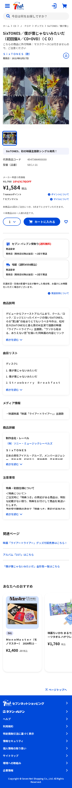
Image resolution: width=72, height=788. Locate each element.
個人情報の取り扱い (14, 748)
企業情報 (8, 770)
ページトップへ (58, 689)
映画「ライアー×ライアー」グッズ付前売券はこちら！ (35, 543)
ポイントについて (60, 194)
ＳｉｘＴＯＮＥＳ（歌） (17, 54)
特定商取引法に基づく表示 (18, 733)
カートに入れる (45, 221)
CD (14, 25)
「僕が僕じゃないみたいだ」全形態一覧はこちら (31, 566)
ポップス (39, 25)
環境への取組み (12, 763)
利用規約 (8, 726)
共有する (66, 56)
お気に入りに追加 (66, 222)
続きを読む (12, 340)
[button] (9, 138)
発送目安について (60, 293)
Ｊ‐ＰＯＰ (25, 25)
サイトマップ (10, 755)
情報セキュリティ (13, 741)
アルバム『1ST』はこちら (18, 554)
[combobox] (36, 16)
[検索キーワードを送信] (8, 16)
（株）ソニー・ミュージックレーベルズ (29, 443)
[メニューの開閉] (7, 5)
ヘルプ (7, 719)
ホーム (6, 25)
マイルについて (61, 199)
